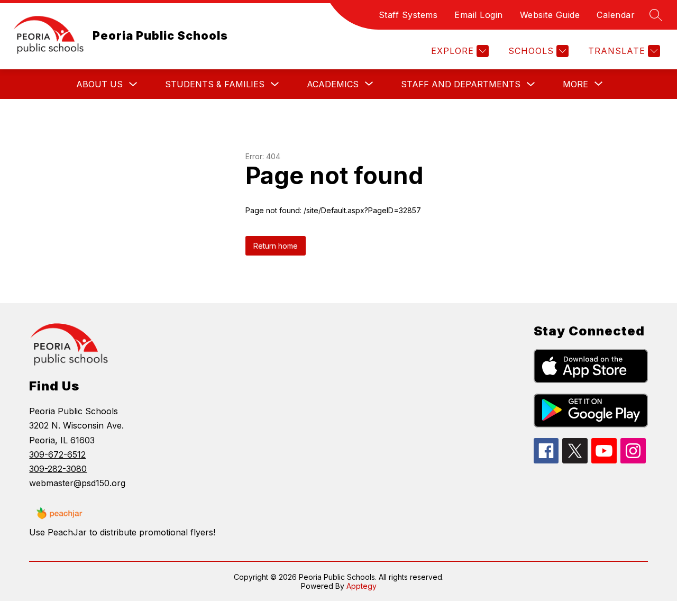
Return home (275, 245)
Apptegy (361, 585)
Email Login (478, 15)
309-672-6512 (57, 454)
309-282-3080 (58, 468)
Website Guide (550, 15)
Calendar (616, 15)
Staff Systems (408, 15)
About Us (99, 84)
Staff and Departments (460, 84)
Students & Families (214, 84)
